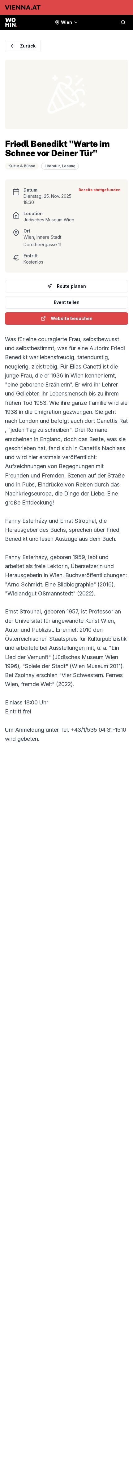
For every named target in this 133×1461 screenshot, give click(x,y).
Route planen (71, 286)
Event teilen (66, 302)
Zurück (28, 45)
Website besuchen (71, 318)
